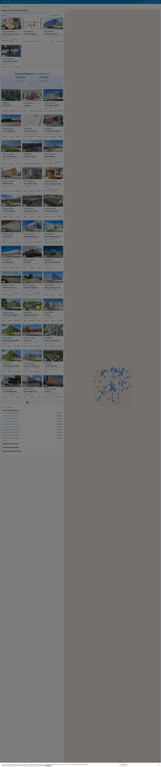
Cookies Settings (123, 764)
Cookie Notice (48, 765)
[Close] (159, 764)
